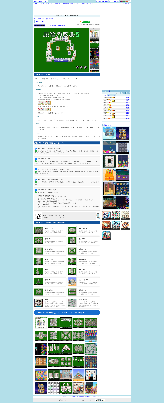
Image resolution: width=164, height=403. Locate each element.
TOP (35, 19)
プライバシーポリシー (70, 400)
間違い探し (73, 3)
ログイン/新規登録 (114, 1)
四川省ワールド (126, 3)
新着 (42, 3)
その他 (83, 3)
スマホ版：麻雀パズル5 (102, 1)
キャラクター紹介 (74, 396)
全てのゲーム (89, 3)
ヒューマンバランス (88, 400)
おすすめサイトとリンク (84, 396)
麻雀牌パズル (58, 3)
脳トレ (79, 3)
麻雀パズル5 (49, 19)
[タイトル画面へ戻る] (39, 26)
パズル (52, 3)
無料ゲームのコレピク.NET (40, 1)
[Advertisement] (67, 10)
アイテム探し (66, 3)
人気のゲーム (37, 3)
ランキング (65, 396)
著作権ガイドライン (96, 396)
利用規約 (61, 400)
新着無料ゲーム (107, 125)
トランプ (47, 3)
